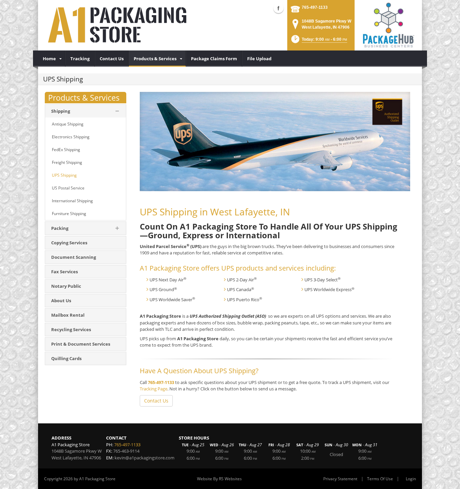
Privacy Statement (340, 479)
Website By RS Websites (219, 479)
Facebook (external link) (278, 8)
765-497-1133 (315, 7)
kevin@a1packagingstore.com (144, 458)
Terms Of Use (380, 479)
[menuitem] (51, 58)
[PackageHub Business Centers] (388, 25)
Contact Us (156, 400)
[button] (318, 41)
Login (411, 479)
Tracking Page (153, 389)
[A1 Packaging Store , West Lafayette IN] (119, 25)
